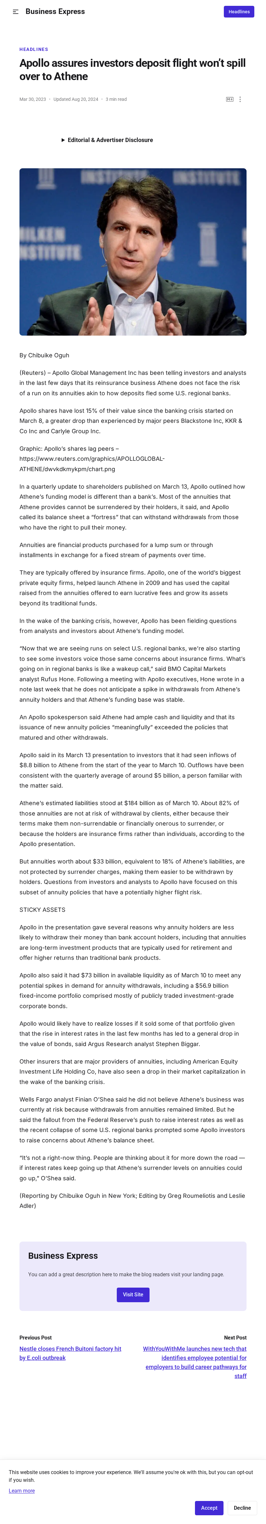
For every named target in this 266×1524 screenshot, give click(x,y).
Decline (242, 1508)
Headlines (239, 11)
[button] (16, 12)
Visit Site (133, 1295)
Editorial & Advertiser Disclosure (110, 140)
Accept (209, 1508)
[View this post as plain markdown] (229, 99)
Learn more (22, 1491)
